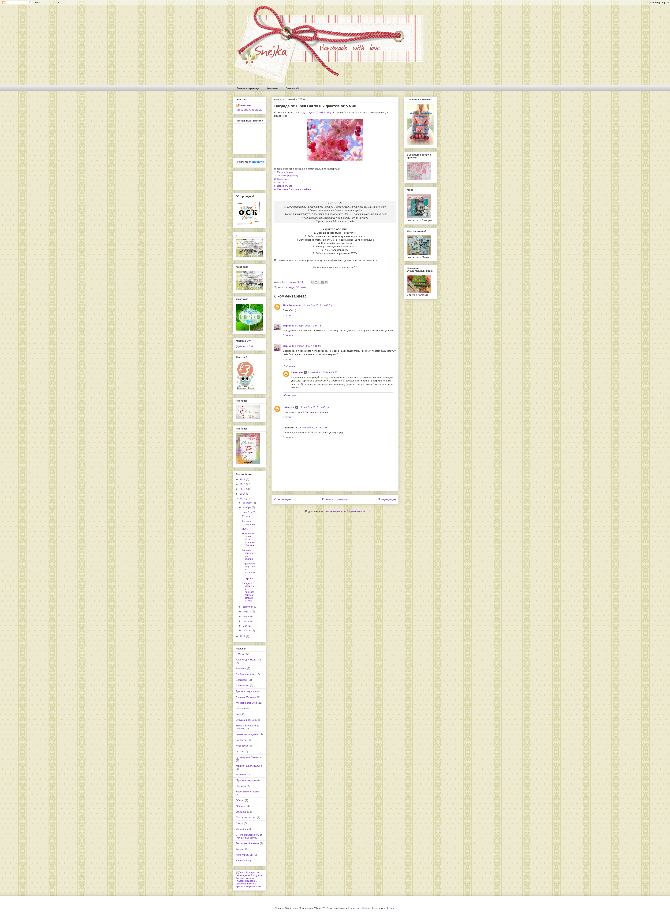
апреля (247, 630)
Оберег (240, 800)
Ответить (288, 315)
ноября (247, 507)
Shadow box (243, 860)
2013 (243, 498)
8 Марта (240, 654)
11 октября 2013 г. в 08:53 (317, 305)
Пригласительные (246, 817)
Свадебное (242, 829)
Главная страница (248, 88)
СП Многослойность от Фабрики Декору (249, 836)
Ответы (290, 366)
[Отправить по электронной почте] (312, 282)
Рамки (239, 823)
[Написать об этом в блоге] (316, 282)
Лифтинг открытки (248, 523)
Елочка (246, 516)
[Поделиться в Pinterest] (326, 282)
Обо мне (301, 287)
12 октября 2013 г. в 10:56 (313, 427)
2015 (243, 489)
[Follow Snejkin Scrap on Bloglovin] (251, 163)
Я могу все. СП (244, 854)
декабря (248, 502)
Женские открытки (246, 702)
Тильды (240, 849)
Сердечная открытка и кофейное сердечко (248, 571)
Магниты (241, 774)
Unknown (297, 372)
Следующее (282, 499)
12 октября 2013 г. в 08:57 (322, 372)
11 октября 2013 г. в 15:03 (306, 345)
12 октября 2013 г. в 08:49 (314, 407)
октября (247, 512)
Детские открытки (246, 691)
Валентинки (242, 685)
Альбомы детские (246, 674)
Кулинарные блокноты (248, 757)
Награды (289, 287)
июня (246, 621)
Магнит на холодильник (249, 765)
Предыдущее (387, 499)
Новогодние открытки (248, 791)
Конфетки (241, 739)
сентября (248, 606)
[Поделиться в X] (319, 282)
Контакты (272, 88)
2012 (243, 636)
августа (247, 611)
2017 (243, 479)
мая (245, 625)
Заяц (238, 714)
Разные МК (292, 88)
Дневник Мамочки (246, 697)
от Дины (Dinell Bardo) (318, 112)
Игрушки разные (245, 719)
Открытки (241, 811)
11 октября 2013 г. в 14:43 (306, 325)
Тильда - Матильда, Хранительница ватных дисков (248, 592)
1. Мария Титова (283, 172)
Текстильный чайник (247, 843)
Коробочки (242, 745)
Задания (241, 708)
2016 (243, 484)
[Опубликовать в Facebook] (322, 282)
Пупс (245, 528)
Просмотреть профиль (249, 109)
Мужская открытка (246, 780)
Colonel (366, 908)
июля (246, 616)
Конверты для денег (247, 734)
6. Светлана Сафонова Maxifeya (292, 189)
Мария (287, 325)
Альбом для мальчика (248, 659)
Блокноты (241, 679)
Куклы (239, 751)
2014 (243, 493)
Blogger (390, 908)
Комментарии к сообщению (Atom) (345, 511)
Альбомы (241, 668)
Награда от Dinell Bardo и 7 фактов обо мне (248, 539)
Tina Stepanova (292, 305)
